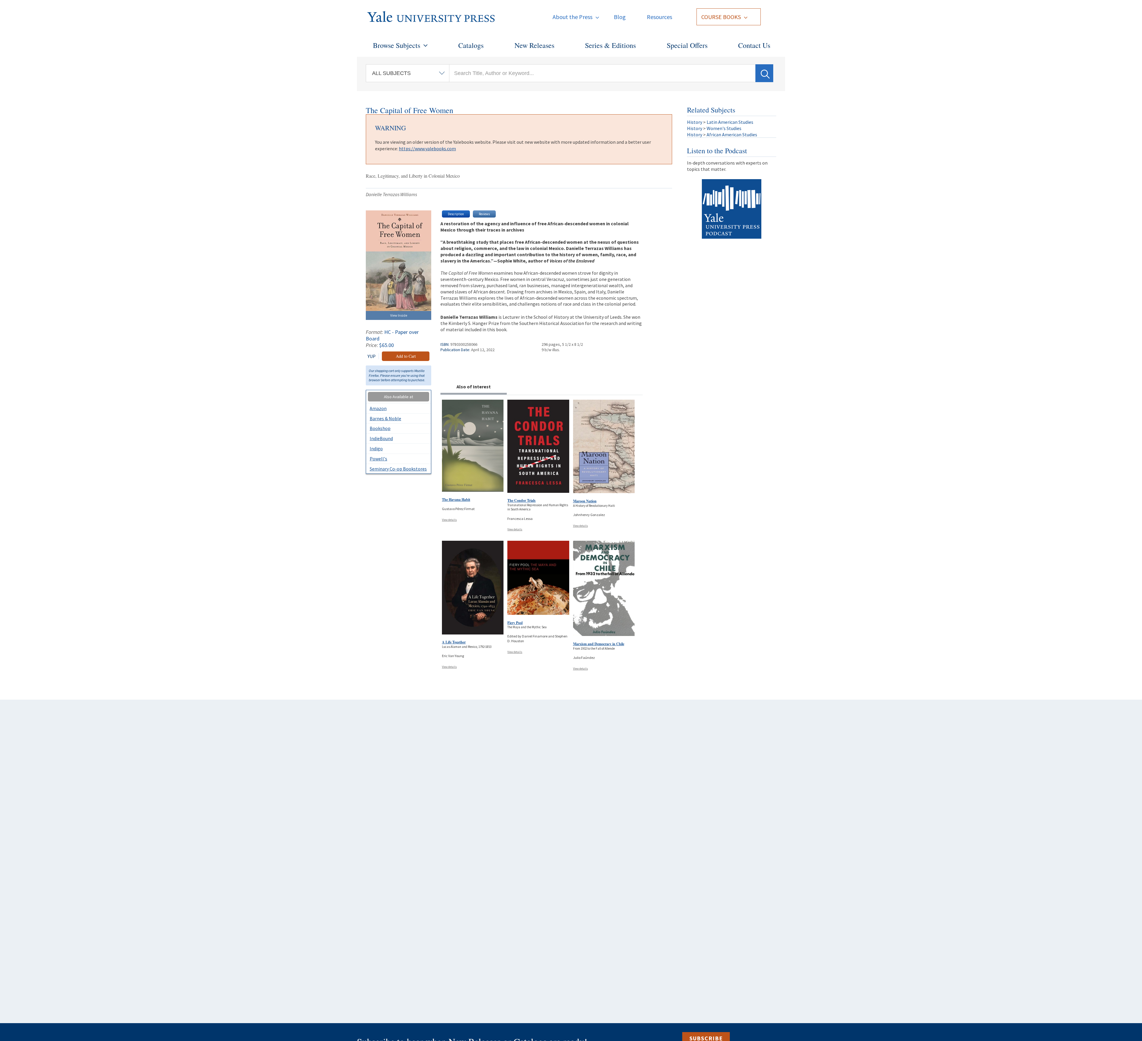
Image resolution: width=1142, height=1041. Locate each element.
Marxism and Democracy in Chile (598, 643)
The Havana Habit (456, 499)
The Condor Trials (521, 500)
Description (456, 214)
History (694, 122)
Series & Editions (610, 45)
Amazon (378, 408)
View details (449, 520)
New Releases (534, 45)
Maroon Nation (585, 501)
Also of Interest (474, 387)
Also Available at (398, 396)
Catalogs (471, 45)
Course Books (721, 17)
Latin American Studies (730, 122)
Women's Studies (724, 128)
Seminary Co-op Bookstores (398, 469)
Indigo (376, 448)
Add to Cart (406, 356)
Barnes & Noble (385, 418)
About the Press (572, 17)
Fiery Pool (515, 622)
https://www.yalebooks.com (427, 148)
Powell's (378, 459)
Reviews (484, 214)
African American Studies (732, 134)
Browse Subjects (396, 45)
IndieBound (381, 438)
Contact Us (754, 45)
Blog (620, 17)
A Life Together (454, 642)
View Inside (398, 315)
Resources (659, 17)
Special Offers (687, 45)
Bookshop (380, 428)
